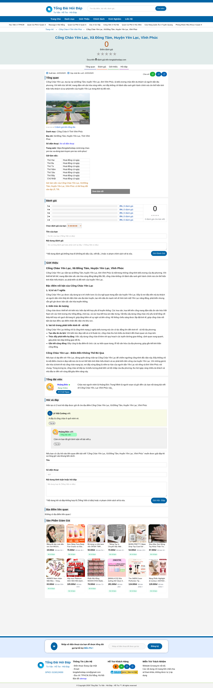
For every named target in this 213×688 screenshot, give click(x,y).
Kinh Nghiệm (114, 19)
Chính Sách (99, 19)
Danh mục (69, 19)
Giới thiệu (113, 67)
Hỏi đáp (124, 67)
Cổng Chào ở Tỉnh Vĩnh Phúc (70, 29)
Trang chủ (49, 29)
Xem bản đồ (98, 191)
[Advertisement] (106, 616)
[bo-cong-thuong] (115, 672)
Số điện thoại (52, 470)
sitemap (83, 679)
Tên (48, 460)
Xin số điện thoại (67, 144)
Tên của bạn (52, 232)
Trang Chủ (56, 19)
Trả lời (52, 423)
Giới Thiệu (84, 19)
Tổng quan (90, 67)
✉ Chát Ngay (63, 392)
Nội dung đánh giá (54, 241)
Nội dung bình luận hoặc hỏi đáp (61, 480)
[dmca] (129, 672)
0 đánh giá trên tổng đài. (65, 127)
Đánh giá (102, 67)
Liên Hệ (129, 19)
